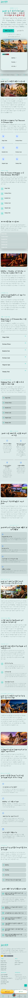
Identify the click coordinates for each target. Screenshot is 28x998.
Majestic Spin (4, 244)
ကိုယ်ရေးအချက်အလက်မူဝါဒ (7, 978)
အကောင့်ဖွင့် (7, 991)
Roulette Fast (4, 239)
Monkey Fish (4, 247)
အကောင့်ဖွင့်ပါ (8, 30)
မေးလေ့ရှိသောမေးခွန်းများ (5, 982)
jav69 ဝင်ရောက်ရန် (19, 962)
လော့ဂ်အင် (21, 991)
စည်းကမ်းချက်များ (4, 976)
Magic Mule (4, 233)
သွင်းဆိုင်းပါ (20, 30)
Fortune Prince (4, 236)
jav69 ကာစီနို (3, 983)
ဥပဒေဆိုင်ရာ (4, 980)
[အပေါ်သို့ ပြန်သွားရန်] (25, 985)
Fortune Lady (4, 242)
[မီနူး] (25, 2)
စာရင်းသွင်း (17, 960)
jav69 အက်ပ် (17, 964)
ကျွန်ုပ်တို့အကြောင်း (4, 974)
